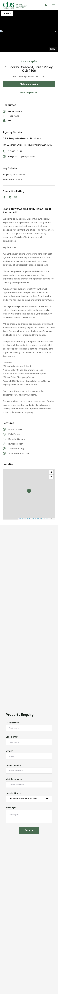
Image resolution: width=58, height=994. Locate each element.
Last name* (12, 736)
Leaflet (22, 519)
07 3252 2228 (15, 151)
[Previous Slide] (2, 31)
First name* (12, 722)
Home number (14, 765)
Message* (11, 807)
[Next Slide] (55, 31)
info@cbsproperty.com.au (21, 156)
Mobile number (14, 779)
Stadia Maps (28, 519)
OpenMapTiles (36, 519)
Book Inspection (29, 92)
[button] (29, 31)
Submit (29, 830)
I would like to (13, 793)
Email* (9, 750)
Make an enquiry (29, 83)
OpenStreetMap (45, 519)
